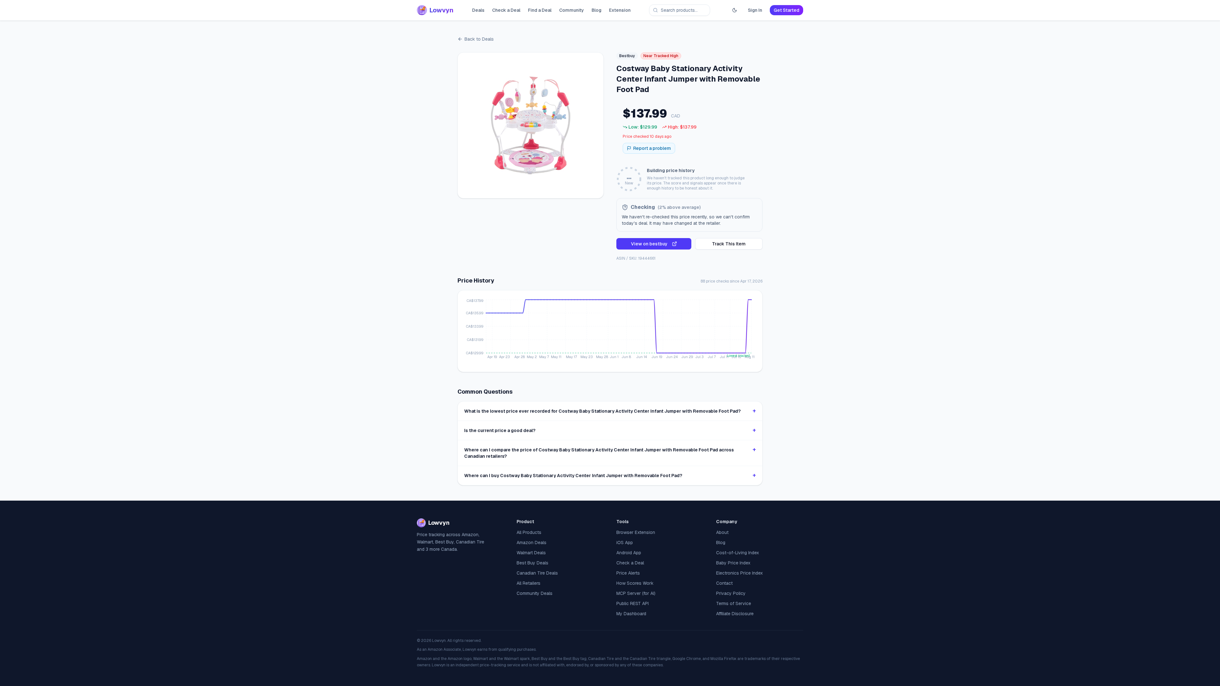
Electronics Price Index (739, 573)
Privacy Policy (731, 593)
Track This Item (729, 244)
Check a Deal (506, 10)
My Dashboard (631, 613)
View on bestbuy (649, 244)
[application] (610, 331)
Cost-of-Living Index (737, 553)
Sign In (755, 10)
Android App (628, 553)
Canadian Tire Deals (537, 573)
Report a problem (652, 148)
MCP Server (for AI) (635, 593)
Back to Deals (479, 39)
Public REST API (632, 603)
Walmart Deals (531, 553)
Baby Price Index (733, 563)
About (722, 532)
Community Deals (534, 593)
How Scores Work (635, 583)
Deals (478, 10)
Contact (724, 583)
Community (571, 10)
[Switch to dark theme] (734, 10)
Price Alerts (628, 573)
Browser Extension (635, 532)
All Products (529, 532)
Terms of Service (733, 603)
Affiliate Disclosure (735, 613)
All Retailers (528, 583)
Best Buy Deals (532, 563)
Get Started (786, 10)
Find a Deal (540, 10)
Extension (620, 10)
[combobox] (679, 10)
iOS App (624, 542)
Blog (596, 10)
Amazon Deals (531, 542)
